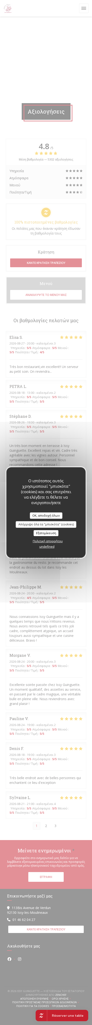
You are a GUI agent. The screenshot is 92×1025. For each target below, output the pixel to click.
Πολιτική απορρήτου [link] (48, 541)
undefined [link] (46, 546)
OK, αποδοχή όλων (46, 515)
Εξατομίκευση (46, 533)
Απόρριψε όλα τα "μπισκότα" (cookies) (46, 524)
